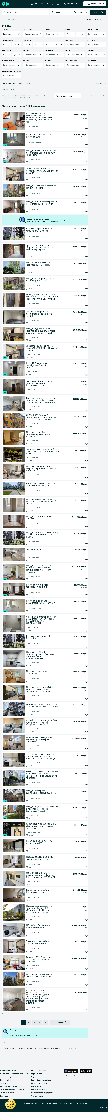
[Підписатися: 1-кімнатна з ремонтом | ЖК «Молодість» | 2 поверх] (86, 239)
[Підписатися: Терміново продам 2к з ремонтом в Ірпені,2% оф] (86, 951)
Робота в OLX (37, 1086)
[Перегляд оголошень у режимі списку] (83, 96)
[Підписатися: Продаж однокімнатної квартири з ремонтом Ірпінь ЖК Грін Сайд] (86, 478)
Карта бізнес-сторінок (41, 1080)
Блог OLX (4, 1083)
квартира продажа (25, 1035)
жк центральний (15, 1035)
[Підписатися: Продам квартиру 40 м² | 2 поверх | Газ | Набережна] (86, 984)
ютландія (67, 1033)
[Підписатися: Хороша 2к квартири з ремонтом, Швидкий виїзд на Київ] (86, 323)
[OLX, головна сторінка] (5, 4)
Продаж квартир (27, 95)
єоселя (37, 1035)
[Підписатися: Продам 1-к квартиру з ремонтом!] (86, 681)
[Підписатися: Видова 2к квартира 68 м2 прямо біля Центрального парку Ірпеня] (86, 714)
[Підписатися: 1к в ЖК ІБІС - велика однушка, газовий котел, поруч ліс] (86, 494)
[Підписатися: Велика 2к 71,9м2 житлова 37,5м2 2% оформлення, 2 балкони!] (86, 968)
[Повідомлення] (58, 4)
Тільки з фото (11, 19)
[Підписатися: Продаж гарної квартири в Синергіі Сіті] (86, 527)
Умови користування (9, 1086)
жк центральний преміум (17, 1033)
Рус (47, 4)
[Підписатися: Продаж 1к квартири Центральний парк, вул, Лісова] (86, 801)
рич (33, 1035)
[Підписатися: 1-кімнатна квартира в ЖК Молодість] (86, 646)
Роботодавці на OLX (40, 1090)
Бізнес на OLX (5, 1080)
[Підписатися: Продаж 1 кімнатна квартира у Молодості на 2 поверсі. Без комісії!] (86, 511)
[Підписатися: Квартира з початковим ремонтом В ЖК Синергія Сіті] (86, 611)
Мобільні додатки (8, 1070)
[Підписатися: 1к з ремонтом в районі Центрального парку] (86, 900)
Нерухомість (11, 95)
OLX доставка (37, 1096)
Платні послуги (6, 1077)
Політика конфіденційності (12, 1090)
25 (52, 1022)
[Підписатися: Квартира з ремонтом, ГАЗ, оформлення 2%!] (86, 851)
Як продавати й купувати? (42, 1093)
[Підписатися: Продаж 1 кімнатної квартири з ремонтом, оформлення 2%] (86, 212)
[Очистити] (75, 12)
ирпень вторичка (37, 1033)
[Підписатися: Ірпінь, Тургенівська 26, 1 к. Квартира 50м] (86, 145)
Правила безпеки (38, 1070)
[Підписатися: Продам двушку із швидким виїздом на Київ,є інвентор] (86, 867)
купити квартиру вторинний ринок (53, 1033)
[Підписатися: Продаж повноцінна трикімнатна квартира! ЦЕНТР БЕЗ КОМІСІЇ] (86, 443)
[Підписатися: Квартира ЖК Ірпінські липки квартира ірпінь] (86, 595)
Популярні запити (39, 1083)
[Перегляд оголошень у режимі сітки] (88, 96)
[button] (11, 34)
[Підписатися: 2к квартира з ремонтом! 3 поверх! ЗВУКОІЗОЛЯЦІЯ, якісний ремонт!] (86, 180)
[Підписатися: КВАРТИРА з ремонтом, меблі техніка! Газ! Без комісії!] (86, 374)
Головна (4, 95)
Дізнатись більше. (81, 1103)
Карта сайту (36, 1074)
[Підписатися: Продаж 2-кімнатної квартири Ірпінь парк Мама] (86, 196)
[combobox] (28, 12)
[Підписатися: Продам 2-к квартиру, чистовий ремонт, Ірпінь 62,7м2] (86, 289)
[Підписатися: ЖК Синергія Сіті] (86, 560)
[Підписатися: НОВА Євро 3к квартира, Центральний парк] (86, 935)
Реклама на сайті (7, 1093)
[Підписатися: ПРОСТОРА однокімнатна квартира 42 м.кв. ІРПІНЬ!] (86, 273)
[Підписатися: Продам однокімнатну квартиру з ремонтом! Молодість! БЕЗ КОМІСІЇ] (86, 544)
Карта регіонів (37, 1077)
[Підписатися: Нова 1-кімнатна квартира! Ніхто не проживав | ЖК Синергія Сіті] (86, 749)
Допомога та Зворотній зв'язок (14, 1074)
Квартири (19, 95)
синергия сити (75, 1033)
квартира (28, 1033)
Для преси (4, 1096)
